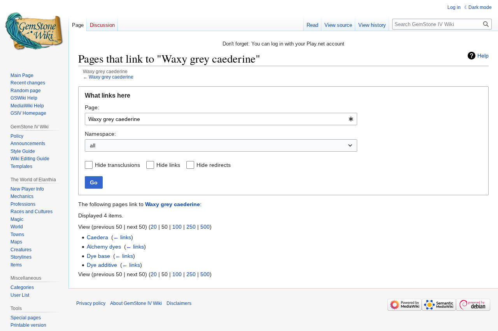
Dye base (98, 256)
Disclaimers (179, 303)
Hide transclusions (117, 165)
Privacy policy (90, 303)
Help (483, 56)
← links (122, 237)
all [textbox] (92, 145)
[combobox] (221, 119)
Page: (92, 107)
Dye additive (102, 265)
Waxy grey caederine (111, 76)
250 (191, 227)
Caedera (97, 237)
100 (177, 227)
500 (205, 227)
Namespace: (100, 134)
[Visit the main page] (34, 31)
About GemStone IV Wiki (136, 303)
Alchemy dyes (104, 246)
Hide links (168, 165)
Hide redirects (213, 165)
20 (154, 227)
